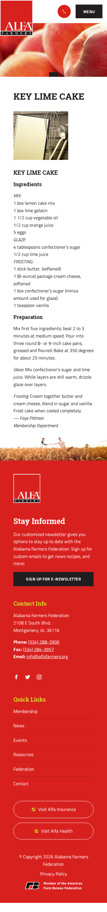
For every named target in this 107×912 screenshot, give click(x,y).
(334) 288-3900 (64, 11)
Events (20, 740)
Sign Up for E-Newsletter (53, 579)
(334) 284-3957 (38, 649)
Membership (25, 711)
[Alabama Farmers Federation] (26, 488)
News (18, 725)
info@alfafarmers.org (47, 656)
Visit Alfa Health (57, 830)
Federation (23, 769)
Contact (21, 783)
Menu (89, 12)
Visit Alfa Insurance (57, 809)
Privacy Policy (53, 873)
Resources (23, 754)
